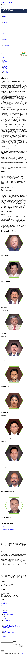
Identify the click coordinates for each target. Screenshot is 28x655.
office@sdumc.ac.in (5, 603)
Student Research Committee (9, 632)
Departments (6, 39)
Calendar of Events (7, 620)
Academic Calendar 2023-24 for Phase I (12, 626)
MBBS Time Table (7, 635)
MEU (4, 636)
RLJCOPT (5, 70)
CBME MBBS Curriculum (9, 627)
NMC (4, 28)
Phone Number (16, 644)
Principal (5, 526)
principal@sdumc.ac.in (5, 602)
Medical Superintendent (8, 529)
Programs (5, 33)
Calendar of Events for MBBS (9, 625)
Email (14, 643)
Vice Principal (6, 528)
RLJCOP (5, 68)
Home (4, 16)
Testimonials (6, 45)
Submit (2, 651)
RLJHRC (5, 67)
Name (14, 641)
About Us (5, 22)
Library (4, 631)
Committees (5, 624)
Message (14, 649)
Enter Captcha (16, 647)
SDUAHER (6, 66)
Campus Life (6, 618)
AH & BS (5, 72)
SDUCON (5, 71)
